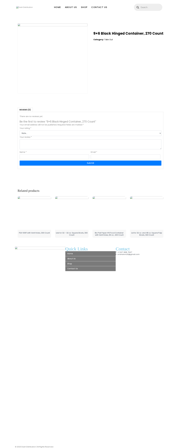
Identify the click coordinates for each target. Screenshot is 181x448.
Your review (26, 137)
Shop (84, 7)
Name (23, 152)
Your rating (25, 128)
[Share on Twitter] (101, 50)
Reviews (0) (25, 109)
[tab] (25, 110)
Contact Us (99, 7)
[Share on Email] (112, 50)
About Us (71, 7)
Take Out (108, 39)
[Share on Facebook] (95, 50)
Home (57, 7)
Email (94, 152)
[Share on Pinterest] (106, 50)
